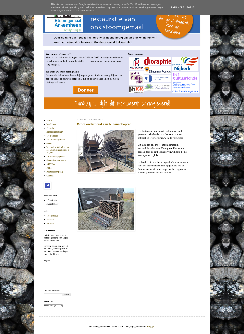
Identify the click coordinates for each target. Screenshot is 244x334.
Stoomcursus (52, 216)
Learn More (177, 7)
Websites (50, 219)
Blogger (150, 326)
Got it (190, 7)
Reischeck (51, 223)
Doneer (85, 90)
